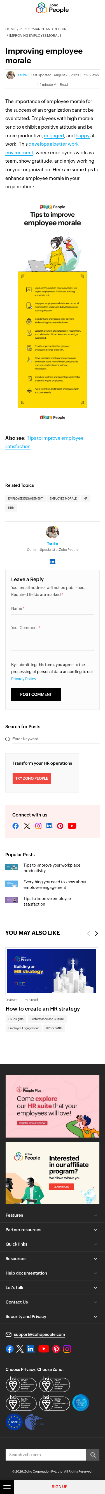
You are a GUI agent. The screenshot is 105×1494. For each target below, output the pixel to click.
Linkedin (49, 826)
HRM (11, 507)
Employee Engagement (23, 1028)
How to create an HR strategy (43, 1009)
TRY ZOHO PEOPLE (31, 778)
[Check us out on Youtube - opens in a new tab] (43, 1349)
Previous (88, 933)
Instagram (38, 826)
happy (83, 135)
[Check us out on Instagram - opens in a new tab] (67, 1349)
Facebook (15, 826)
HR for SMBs (54, 1028)
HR (86, 498)
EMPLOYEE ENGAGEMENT (25, 498)
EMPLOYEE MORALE (63, 498)
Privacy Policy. (24, 679)
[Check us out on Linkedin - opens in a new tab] (31, 1349)
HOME (10, 29)
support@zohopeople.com (39, 1334)
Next (97, 933)
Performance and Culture (44, 29)
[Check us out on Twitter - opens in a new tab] (20, 1349)
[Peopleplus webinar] (52, 1106)
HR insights (16, 1019)
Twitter (27, 826)
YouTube (72, 826)
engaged (54, 135)
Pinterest (60, 826)
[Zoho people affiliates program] (52, 1173)
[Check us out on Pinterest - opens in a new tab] (56, 1349)
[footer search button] (92, 1455)
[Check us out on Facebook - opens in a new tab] (10, 1349)
